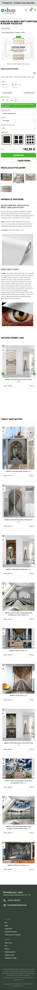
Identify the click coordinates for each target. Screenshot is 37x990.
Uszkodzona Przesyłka (11, 958)
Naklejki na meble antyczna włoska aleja (16, 569)
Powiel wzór (4, 132)
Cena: (2, 149)
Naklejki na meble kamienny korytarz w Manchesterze (18, 520)
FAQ (6, 946)
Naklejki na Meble (7, 18)
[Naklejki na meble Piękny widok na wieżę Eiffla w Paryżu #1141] (18, 725)
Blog (6, 922)
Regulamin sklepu (9, 955)
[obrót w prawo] (3, 100)
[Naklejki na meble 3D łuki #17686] (18, 679)
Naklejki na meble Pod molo (16, 650)
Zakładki (3, 117)
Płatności (7, 949)
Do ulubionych (5, 28)
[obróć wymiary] (34, 73)
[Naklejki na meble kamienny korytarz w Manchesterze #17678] (18, 501)
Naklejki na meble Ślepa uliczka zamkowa (17, 471)
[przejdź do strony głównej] (8, 10)
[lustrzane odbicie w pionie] (16, 100)
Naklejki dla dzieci (17, 18)
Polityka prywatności (10, 952)
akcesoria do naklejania (7, 125)
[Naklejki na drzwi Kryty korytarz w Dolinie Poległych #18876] (18, 361)
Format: (3, 81)
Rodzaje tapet (8, 928)
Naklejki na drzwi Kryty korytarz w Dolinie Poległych (18, 379)
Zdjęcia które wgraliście (11, 931)
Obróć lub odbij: (5, 97)
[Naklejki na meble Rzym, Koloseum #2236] (18, 852)
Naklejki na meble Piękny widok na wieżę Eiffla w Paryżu (18, 743)
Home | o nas (8, 943)
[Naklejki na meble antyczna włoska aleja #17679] (18, 551)
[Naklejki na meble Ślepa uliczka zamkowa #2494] (18, 448)
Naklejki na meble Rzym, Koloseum (17, 865)
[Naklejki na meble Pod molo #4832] (18, 638)
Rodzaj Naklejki (5, 110)
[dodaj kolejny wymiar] (18, 77)
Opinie (6, 925)
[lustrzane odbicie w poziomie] (11, 100)
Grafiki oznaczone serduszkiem (13, 935)
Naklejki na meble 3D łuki (16, 695)
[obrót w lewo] (7, 100)
